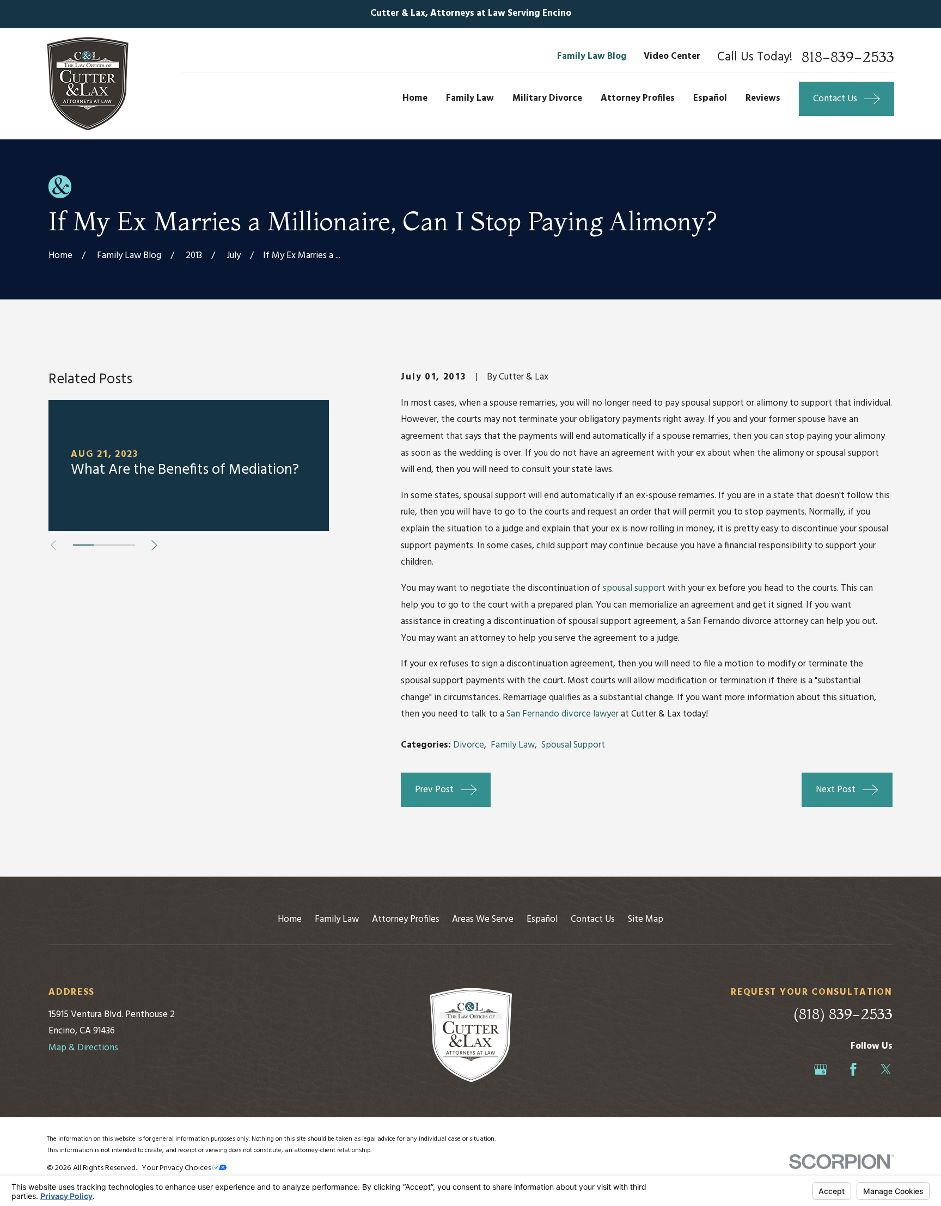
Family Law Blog (592, 56)
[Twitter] (886, 1069)
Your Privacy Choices (177, 1168)
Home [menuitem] (414, 98)
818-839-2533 (848, 57)
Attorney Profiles (405, 919)
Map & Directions (83, 1047)
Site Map (645, 919)
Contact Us (593, 919)
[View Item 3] (124, 545)
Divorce (468, 745)
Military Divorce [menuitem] (547, 98)
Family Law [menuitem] (470, 98)
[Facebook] (853, 1069)
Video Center (672, 56)
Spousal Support (573, 745)
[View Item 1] (83, 545)
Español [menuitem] (710, 98)
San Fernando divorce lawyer (562, 714)
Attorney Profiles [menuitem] (638, 98)
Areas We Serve (483, 919)
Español (542, 919)
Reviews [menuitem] (763, 98)
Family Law (513, 745)
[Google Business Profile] (820, 1069)
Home (290, 919)
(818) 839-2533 (843, 1014)
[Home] (88, 83)
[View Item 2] (104, 545)
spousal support (634, 588)
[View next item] (154, 545)
